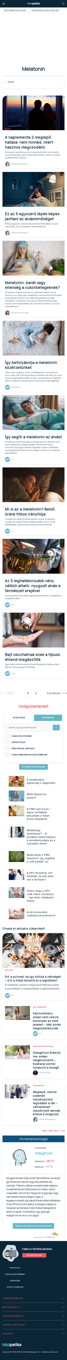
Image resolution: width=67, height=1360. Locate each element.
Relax (8, 129)
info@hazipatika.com (49, 1352)
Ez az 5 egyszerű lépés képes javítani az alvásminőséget (32, 216)
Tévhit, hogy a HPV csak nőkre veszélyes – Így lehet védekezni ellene (40, 895)
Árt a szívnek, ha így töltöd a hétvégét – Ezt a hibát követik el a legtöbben (33, 978)
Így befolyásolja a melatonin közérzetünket (31, 365)
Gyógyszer (19, 718)
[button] (33, 1298)
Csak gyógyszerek (22, 736)
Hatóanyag (48, 718)
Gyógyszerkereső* (13, 1315)
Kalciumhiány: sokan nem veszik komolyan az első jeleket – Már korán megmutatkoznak (47, 1020)
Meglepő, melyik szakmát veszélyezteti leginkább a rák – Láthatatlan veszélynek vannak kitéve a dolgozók (46, 1103)
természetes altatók (15, 572)
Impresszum (15, 1267)
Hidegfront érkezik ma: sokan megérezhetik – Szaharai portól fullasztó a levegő (46, 1060)
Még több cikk (50, 1131)
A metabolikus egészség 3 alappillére (41, 781)
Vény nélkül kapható (23, 748)
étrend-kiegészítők (15, 646)
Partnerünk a (39, 1237)
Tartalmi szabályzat (14, 1287)
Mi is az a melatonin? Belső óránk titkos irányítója (30, 511)
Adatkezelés (15, 1280)
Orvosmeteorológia (15, 10)
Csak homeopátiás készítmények (30, 755)
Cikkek (10, 82)
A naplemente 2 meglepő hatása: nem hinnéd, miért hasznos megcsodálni (29, 142)
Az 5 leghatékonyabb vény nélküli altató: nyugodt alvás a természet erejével (32, 585)
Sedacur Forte (12, 354)
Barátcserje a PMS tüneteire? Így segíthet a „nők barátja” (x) (41, 858)
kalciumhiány (40, 1007)
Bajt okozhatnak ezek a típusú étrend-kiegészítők (32, 657)
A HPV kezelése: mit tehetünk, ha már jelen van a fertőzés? (40, 876)
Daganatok (38, 1086)
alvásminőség (12, 205)
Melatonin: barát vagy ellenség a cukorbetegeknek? (32, 285)
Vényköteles (18, 742)
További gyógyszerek (33, 767)
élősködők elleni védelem (45, 10)
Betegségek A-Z (11, 1307)
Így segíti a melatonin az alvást (33, 436)
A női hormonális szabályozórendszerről (41, 914)
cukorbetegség (13, 274)
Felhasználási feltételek (15, 1274)
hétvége (9, 970)
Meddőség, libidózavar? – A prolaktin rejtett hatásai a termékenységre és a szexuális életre (41, 837)
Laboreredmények (12, 1298)
